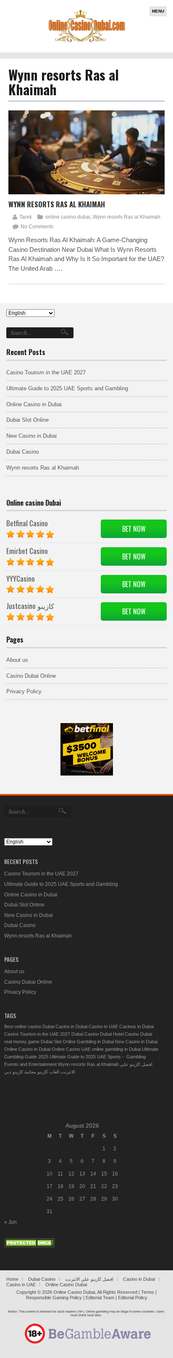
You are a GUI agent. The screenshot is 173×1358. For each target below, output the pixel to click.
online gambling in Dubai (116, 1049)
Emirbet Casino (27, 551)
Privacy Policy (24, 691)
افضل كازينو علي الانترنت (89, 1279)
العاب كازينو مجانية (41, 1071)
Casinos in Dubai (136, 1026)
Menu (158, 11)
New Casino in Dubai (31, 436)
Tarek (25, 217)
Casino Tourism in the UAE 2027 (46, 372)
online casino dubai (67, 217)
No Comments (37, 227)
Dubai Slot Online (27, 420)
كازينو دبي (13, 1071)
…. (58, 268)
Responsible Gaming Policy (54, 1297)
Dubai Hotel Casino (119, 1034)
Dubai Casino (22, 452)
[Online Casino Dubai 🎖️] (85, 41)
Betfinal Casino (27, 523)
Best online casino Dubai (29, 1026)
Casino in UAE (103, 1026)
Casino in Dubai (71, 1026)
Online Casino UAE (71, 1049)
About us (17, 660)
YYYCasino (20, 578)
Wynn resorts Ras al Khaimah (56, 204)
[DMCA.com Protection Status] (29, 1245)
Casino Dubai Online (31, 676)
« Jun (10, 1222)
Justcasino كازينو (30, 606)
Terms (148, 1292)
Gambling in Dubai (95, 1041)
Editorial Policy (132, 1297)
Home (12, 1279)
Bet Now (134, 529)
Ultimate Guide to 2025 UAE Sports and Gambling (67, 388)
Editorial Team (100, 1297)
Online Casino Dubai (66, 1284)
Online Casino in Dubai (34, 404)
